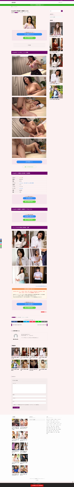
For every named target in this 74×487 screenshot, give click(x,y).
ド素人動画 (36, 478)
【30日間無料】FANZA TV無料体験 (37, 485)
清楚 (52, 429)
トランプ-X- (16, 12)
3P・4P (48, 419)
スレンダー (48, 422)
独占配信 (59, 429)
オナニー (54, 420)
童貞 (53, 430)
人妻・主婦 (28, 12)
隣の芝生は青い (15, 339)
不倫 (51, 426)
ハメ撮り (55, 423)
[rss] (61, 0)
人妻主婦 (13, 2)
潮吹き (54, 429)
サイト (13, 401)
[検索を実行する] (62, 11)
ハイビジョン (24, 12)
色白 (57, 430)
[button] (14, 321)
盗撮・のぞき (50, 430)
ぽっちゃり (59, 419)
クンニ (57, 420)
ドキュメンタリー (57, 422)
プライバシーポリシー (41, 478)
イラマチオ (48, 420)
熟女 (56, 429)
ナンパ (47, 423)
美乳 (55, 430)
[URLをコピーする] (44, 321)
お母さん (56, 419)
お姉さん (52, 419)
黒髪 (47, 433)
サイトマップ (32, 478)
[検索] (62, 0)
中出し (54, 426)
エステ (51, 420)
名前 (14, 394)
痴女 (47, 430)
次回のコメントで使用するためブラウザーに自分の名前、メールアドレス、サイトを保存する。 (26, 404)
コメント (14, 383)
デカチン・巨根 (52, 422)
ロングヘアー (48, 426)
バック (60, 423)
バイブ (58, 423)
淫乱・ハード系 (48, 429)
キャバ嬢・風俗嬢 (21, 12)
